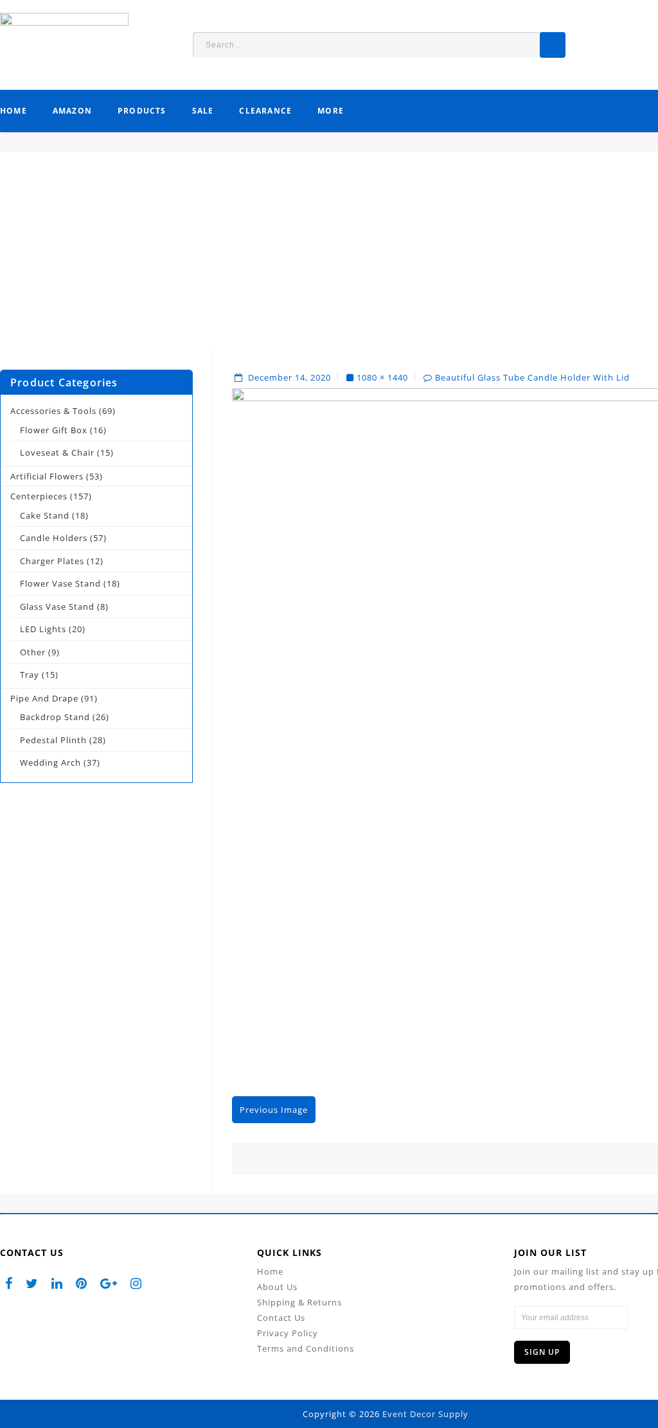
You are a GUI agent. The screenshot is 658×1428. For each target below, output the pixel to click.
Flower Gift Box (53, 430)
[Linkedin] (57, 1283)
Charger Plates (52, 561)
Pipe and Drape (44, 698)
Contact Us (281, 1317)
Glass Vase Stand (57, 606)
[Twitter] (32, 1283)
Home (13, 110)
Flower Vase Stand (60, 583)
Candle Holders (53, 538)
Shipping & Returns (299, 1302)
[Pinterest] (81, 1283)
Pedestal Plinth (53, 740)
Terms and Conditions (305, 1348)
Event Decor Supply (425, 1414)
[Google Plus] (109, 1283)
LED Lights (43, 629)
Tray (29, 674)
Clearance (265, 110)
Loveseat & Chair (57, 452)
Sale (203, 110)
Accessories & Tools (53, 411)
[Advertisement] (329, 260)
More (330, 110)
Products (142, 110)
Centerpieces (38, 496)
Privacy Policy (287, 1333)
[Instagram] (136, 1283)
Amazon (72, 110)
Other (33, 652)
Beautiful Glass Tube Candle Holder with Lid (532, 377)
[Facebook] (9, 1283)
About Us (277, 1287)
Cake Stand (44, 515)
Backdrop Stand (55, 717)
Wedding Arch (50, 762)
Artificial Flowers (47, 476)
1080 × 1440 (382, 377)
